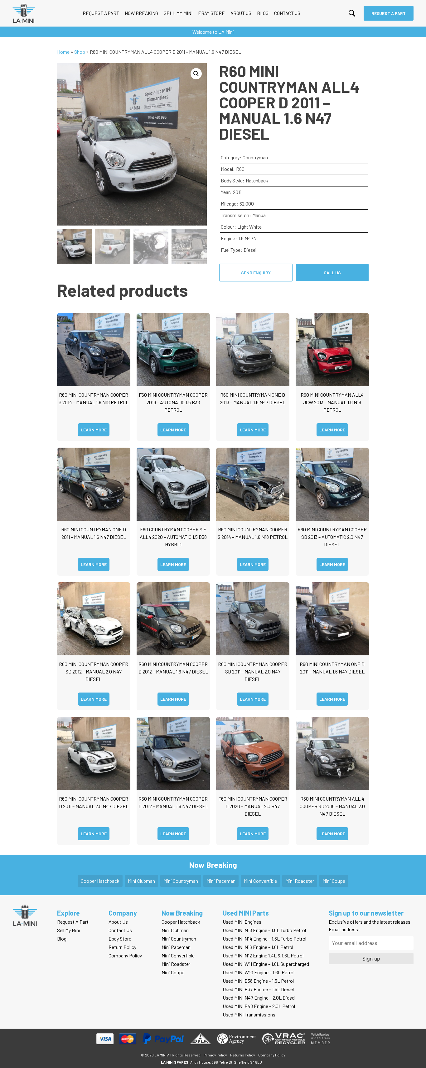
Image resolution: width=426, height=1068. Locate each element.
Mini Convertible (260, 881)
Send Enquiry (256, 272)
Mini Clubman (141, 881)
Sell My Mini (178, 13)
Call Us (332, 272)
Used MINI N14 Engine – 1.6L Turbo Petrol (264, 938)
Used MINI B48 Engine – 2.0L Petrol (259, 1006)
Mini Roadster (299, 881)
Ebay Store (211, 13)
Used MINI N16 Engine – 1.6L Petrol (258, 947)
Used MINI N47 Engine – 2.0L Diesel (259, 998)
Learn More (94, 429)
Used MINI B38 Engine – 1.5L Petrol (258, 981)
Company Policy (125, 955)
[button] (196, 73)
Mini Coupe (333, 881)
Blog (263, 13)
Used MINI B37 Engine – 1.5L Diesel (258, 989)
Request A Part (101, 13)
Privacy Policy (215, 1055)
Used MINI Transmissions (249, 1014)
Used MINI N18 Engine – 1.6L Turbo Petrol (264, 930)
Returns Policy (242, 1055)
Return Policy (122, 947)
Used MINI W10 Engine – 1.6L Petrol (258, 972)
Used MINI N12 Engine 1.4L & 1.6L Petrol (263, 955)
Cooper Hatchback (100, 881)
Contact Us (287, 13)
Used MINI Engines (242, 922)
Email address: (344, 929)
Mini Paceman (220, 881)
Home (63, 52)
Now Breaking (141, 13)
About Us (240, 13)
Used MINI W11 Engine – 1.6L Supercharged (266, 964)
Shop (79, 52)
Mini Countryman (180, 881)
